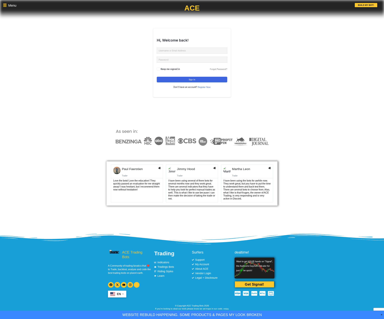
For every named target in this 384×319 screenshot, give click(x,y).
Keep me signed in (170, 69)
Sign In (192, 79)
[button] (49, 5)
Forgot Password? (218, 69)
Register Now (204, 87)
